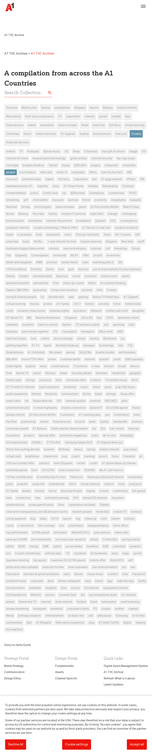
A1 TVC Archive (16, 53)
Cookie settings (76, 744)
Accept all (137, 744)
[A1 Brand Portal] (8, 7)
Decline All (15, 744)
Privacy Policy (39, 314)
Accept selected (104, 450)
